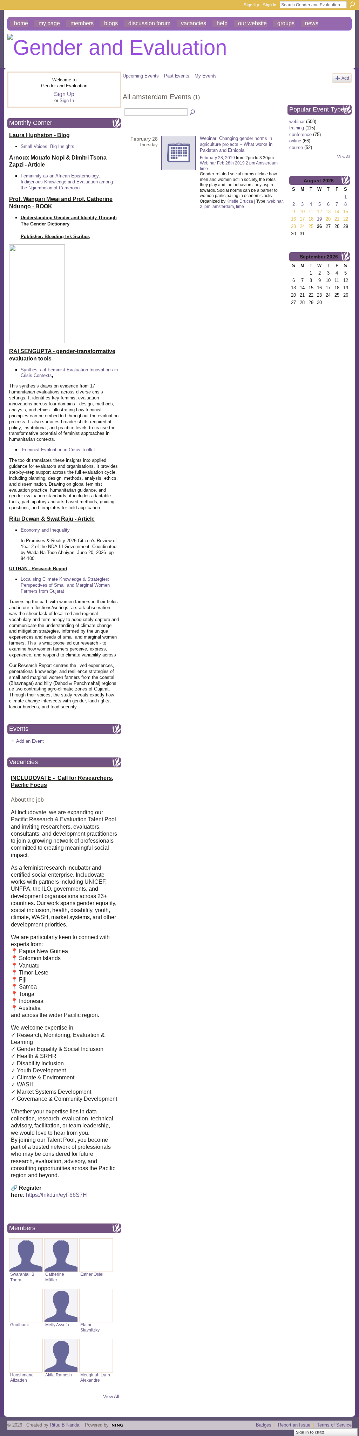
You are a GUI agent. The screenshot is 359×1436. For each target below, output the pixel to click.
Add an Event (30, 741)
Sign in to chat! (310, 1432)
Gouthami (19, 1324)
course (296, 147)
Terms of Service (334, 1425)
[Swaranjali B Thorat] (26, 1255)
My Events (206, 76)
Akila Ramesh (58, 1375)
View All (111, 1396)
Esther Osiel (91, 1274)
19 (319, 219)
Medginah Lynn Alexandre (95, 1378)
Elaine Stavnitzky (90, 1327)
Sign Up (251, 4)
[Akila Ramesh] (61, 1356)
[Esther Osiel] (96, 1255)
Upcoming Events (141, 76)
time (240, 206)
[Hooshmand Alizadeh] (26, 1356)
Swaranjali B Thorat (22, 1277)
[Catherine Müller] (61, 1255)
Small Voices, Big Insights (47, 146)
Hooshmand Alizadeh (22, 1378)
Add (345, 78)
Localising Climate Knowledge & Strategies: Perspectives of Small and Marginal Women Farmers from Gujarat (65, 585)
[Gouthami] (26, 1305)
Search (352, 4)
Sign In (269, 4)
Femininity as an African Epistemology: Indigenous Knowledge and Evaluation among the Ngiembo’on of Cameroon (67, 181)
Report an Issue (294, 1425)
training (296, 127)
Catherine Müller (54, 1277)
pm (207, 206)
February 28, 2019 (217, 157)
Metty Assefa (57, 1324)
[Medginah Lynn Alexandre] (96, 1356)
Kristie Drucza (239, 201)
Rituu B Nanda (64, 1425)
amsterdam (223, 206)
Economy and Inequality (45, 530)
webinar (275, 201)
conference (300, 134)
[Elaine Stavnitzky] (96, 1305)
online (295, 140)
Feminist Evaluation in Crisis (51, 449)
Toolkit (88, 449)
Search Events (193, 112)
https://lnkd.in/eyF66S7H (56, 1195)
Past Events (176, 76)
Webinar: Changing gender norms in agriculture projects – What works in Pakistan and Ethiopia (236, 144)
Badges (263, 1425)
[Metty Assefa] (61, 1305)
